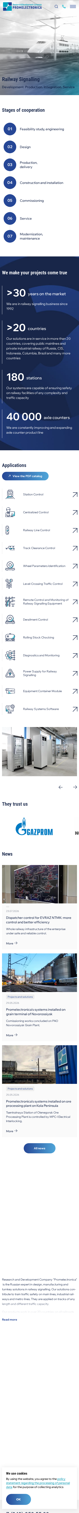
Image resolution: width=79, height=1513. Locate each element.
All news (39, 1148)
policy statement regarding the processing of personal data (38, 1483)
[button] (61, 787)
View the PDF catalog (27, 476)
